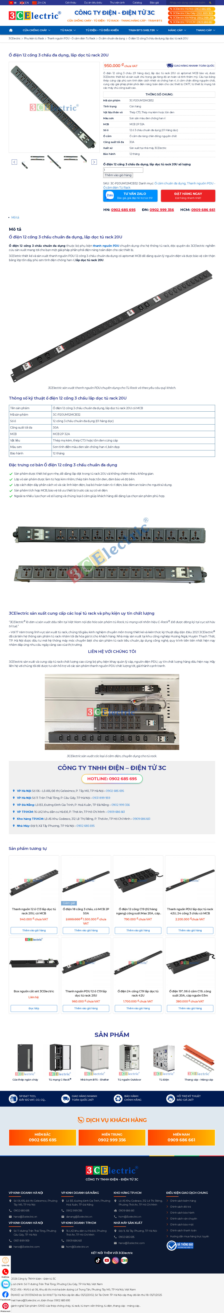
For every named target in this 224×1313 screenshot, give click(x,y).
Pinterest (5, 1311)
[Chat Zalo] (5, 1284)
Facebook (5, 1299)
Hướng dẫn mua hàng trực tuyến (189, 1236)
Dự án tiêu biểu (93, 2)
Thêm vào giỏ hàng (118, 175)
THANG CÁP (204, 30)
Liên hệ (5, 1265)
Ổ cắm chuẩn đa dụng (170, 183)
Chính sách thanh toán (183, 1230)
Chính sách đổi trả (180, 1206)
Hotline (5, 1277)
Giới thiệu (70, 2)
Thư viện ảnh (117, 2)
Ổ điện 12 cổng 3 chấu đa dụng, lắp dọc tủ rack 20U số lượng (147, 164)
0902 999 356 (205, 17)
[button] (14, 162)
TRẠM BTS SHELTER (141, 30)
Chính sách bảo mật (182, 1224)
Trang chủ (11, 30)
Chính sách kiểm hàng (183, 1200)
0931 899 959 (205, 13)
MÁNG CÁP (175, 30)
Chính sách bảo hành (182, 1212)
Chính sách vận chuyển (183, 1218)
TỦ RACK (66, 30)
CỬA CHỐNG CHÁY (35, 30)
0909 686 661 (204, 22)
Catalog (137, 2)
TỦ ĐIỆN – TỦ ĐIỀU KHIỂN (102, 30)
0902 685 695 (202, 8)
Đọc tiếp (34, 1008)
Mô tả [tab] (15, 217)
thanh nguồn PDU (106, 245)
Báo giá (154, 2)
